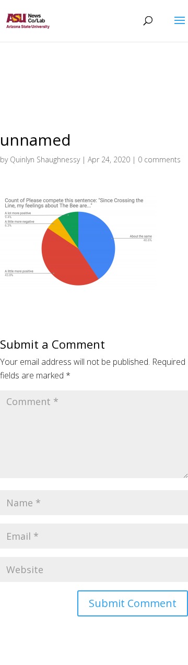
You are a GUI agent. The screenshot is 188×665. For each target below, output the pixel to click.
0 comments (159, 159)
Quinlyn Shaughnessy (45, 159)
